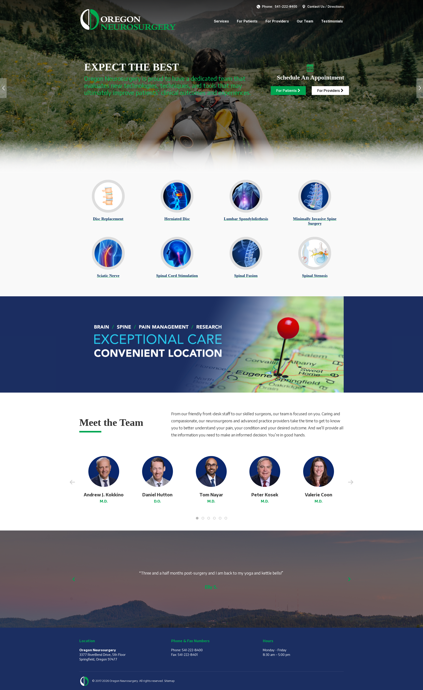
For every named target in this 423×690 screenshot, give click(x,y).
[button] (197, 518)
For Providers (329, 90)
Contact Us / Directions (325, 7)
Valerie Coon (318, 494)
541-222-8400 (286, 7)
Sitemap (169, 681)
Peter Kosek (264, 494)
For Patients (287, 90)
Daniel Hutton (157, 494)
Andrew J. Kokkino (104, 494)
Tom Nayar (211, 494)
